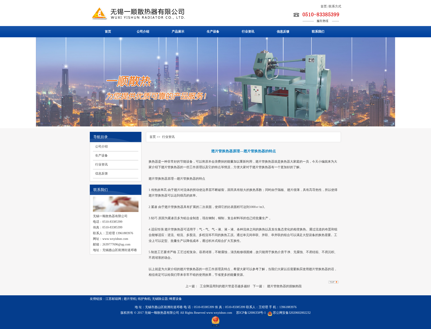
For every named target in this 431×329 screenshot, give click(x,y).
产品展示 (178, 31)
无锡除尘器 (160, 298)
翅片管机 (130, 298)
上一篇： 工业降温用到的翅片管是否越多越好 (217, 286)
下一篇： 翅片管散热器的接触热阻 (277, 286)
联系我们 (318, 31)
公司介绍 (143, 31)
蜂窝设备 (175, 298)
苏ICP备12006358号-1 (251, 312)
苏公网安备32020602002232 (292, 312)
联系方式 (335, 6)
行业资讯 (248, 31)
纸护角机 (144, 298)
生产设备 (213, 31)
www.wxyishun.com (219, 312)
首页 (324, 6)
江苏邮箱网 (113, 298)
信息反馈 (283, 31)
